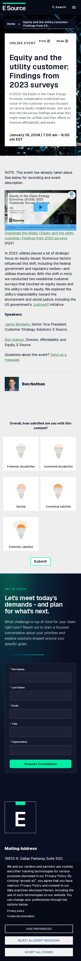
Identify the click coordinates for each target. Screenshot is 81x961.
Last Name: (17, 687)
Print (42, 41)
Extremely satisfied (21, 547)
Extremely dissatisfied (21, 466)
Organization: (19, 741)
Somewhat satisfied (58, 506)
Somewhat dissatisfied (58, 466)
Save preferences (39, 929)
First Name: (17, 669)
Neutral (20, 506)
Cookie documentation (21, 916)
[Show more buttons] (72, 227)
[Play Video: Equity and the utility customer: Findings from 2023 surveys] (40, 207)
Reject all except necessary (39, 940)
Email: (14, 705)
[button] (74, 7)
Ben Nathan (14, 339)
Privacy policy (15, 911)
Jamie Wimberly (17, 324)
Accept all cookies (39, 952)
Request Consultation (40, 764)
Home (11, 24)
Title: (14, 723)
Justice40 (41, 304)
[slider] (41, 227)
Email (60, 41)
